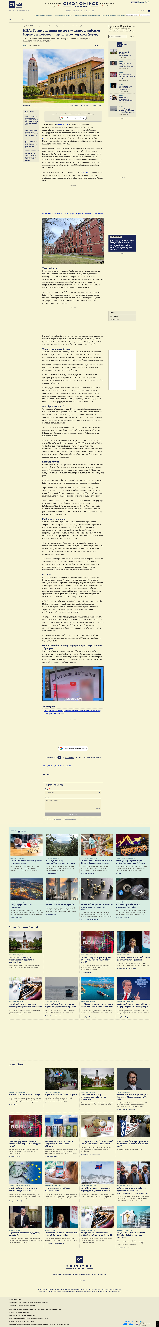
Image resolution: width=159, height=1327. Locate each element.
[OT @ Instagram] (146, 2)
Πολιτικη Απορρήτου (70, 819)
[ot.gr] (80, 7)
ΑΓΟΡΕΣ (112, 313)
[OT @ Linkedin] (149, 2)
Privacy (75, 1274)
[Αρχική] (15, 4)
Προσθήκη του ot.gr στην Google (74, 118)
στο (68, 757)
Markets (68, 11)
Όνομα (47, 789)
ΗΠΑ (44, 766)
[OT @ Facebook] (140, 2)
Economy (84, 11)
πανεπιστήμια (62, 124)
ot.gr (24, 26)
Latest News (16, 1064)
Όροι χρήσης (67, 1274)
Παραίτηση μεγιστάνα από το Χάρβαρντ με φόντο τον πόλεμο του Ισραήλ (72, 213)
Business (76, 11)
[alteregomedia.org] (128, 1325)
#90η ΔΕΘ (49, 15)
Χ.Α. (10, 20)
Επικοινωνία (57, 1274)
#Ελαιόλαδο (121, 15)
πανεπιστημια (59, 766)
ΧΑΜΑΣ (69, 766)
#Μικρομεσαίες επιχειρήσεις (62, 15)
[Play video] (73, 684)
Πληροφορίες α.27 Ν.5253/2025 (96, 1274)
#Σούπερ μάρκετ (39, 15)
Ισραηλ (50, 766)
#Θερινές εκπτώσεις (80, 15)
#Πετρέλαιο (112, 15)
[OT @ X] (143, 2)
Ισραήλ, (45, 138)
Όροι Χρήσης (57, 819)
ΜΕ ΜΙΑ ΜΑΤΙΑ (114, 316)
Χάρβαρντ (83, 172)
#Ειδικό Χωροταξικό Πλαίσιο (97, 15)
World (91, 11)
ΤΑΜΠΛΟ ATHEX (115, 319)
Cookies (82, 1274)
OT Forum (134, 2)
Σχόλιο (47, 797)
